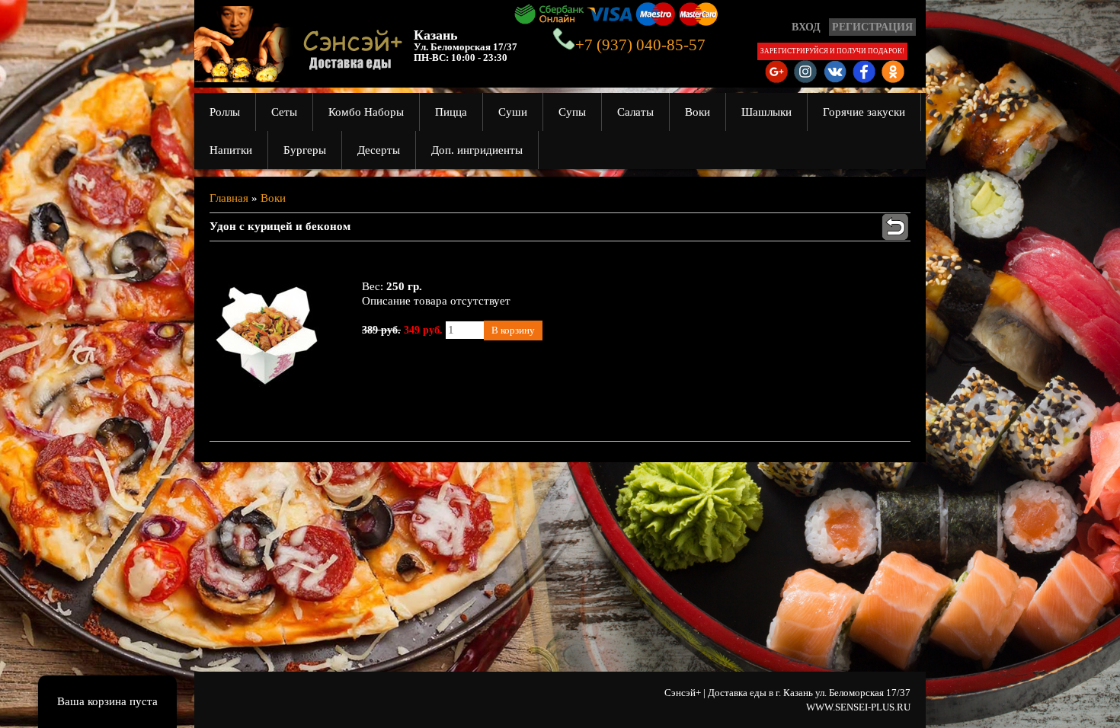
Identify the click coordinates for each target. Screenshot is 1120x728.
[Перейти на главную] (293, 75)
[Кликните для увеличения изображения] (267, 335)
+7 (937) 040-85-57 (640, 45)
